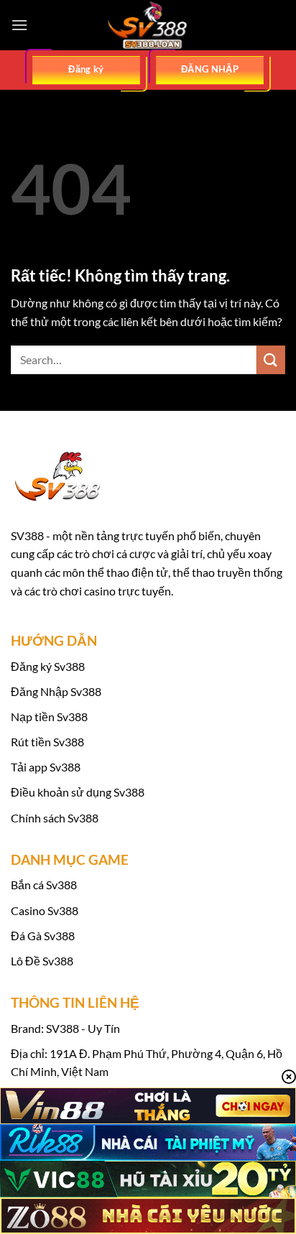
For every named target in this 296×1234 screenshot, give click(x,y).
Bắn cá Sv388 (44, 884)
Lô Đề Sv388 (42, 961)
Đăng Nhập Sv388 (56, 691)
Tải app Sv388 (45, 767)
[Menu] (19, 24)
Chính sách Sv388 (54, 818)
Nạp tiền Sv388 (49, 716)
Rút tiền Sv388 (47, 741)
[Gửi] (270, 359)
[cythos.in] (148, 25)
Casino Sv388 (44, 910)
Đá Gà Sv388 (43, 935)
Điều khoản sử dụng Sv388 (77, 792)
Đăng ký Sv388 (48, 666)
